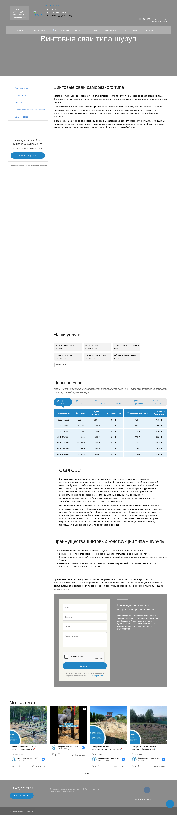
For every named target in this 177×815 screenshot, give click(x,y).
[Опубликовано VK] (43, 759)
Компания (110, 30)
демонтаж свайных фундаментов (93, 347)
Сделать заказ (21, 116)
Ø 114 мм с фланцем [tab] (158, 402)
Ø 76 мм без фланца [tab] (62, 402)
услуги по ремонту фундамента (64, 356)
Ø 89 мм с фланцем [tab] (138, 402)
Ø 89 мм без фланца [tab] (81, 402)
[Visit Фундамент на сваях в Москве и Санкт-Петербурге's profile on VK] (14, 759)
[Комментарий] (18, 766)
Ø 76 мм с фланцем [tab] (120, 402)
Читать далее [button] (17, 754)
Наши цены (20, 95)
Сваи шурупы (21, 88)
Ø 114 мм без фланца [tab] (101, 402)
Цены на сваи (38, 30)
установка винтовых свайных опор (126, 347)
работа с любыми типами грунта (125, 356)
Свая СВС (19, 102)
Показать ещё (62, 364)
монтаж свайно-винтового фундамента (67, 347)
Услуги (19, 30)
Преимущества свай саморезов (30, 109)
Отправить (84, 665)
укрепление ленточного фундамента (95, 356)
